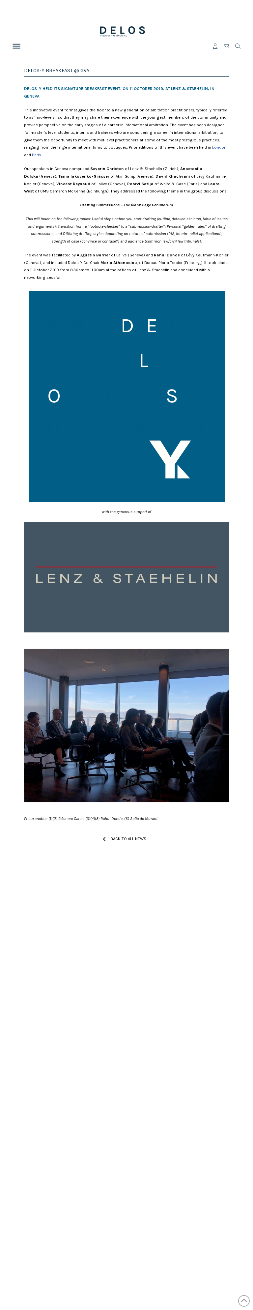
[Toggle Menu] (16, 46)
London (219, 147)
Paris (36, 154)
